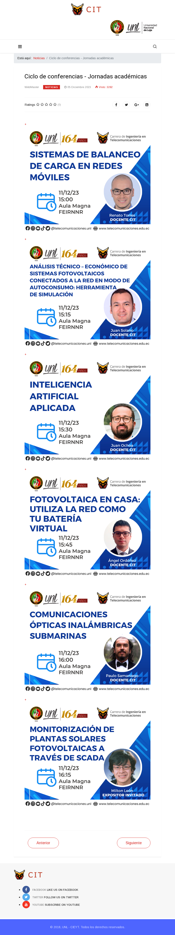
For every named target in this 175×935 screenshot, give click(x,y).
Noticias (51, 87)
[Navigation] (20, 46)
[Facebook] (116, 104)
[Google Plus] (136, 104)
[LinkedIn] (146, 104)
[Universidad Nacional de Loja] (87, 28)
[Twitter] (126, 104)
